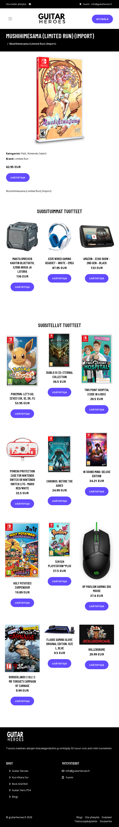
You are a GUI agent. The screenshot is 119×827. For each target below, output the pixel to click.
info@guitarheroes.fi (101, 4)
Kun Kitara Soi (20, 777)
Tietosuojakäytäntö (85, 821)
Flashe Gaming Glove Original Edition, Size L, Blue (59, 644)
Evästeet (107, 817)
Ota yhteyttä (92, 817)
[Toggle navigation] (10, 19)
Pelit (23, 153)
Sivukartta (106, 821)
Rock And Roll (20, 784)
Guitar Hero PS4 (21, 790)
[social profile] (30, 4)
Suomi (86, 4)
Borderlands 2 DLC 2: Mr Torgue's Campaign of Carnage (22, 681)
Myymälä (102, 19)
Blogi (15, 796)
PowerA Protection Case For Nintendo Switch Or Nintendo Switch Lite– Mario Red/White (22, 479)
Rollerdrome (96, 649)
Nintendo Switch (36, 153)
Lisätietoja (18, 177)
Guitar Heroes (20, 771)
